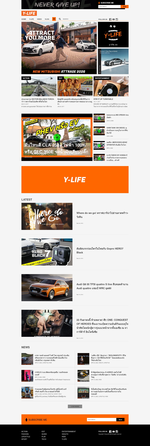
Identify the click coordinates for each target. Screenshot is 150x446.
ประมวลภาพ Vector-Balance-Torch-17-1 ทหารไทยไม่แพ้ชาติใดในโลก (37, 100)
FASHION (25, 434)
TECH (59, 394)
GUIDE (44, 434)
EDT (43, 431)
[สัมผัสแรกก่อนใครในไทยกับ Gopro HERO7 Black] (46, 265)
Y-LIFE (31, 19)
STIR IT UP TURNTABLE (103, 99)
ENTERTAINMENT (69, 431)
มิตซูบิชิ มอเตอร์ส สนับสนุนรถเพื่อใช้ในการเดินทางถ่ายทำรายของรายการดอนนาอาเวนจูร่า (74, 101)
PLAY (44, 436)
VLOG (47, 19)
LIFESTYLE (45, 362)
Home (23, 19)
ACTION (45, 394)
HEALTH (101, 362)
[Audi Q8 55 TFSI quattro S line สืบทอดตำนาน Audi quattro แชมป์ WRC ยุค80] (46, 300)
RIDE (50, 362)
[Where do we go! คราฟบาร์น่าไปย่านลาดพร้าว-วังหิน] (46, 229)
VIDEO (39, 19)
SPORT (56, 394)
